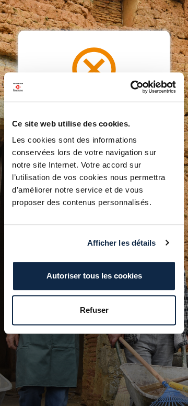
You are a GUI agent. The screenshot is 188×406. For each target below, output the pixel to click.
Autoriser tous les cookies (94, 275)
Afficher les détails (121, 242)
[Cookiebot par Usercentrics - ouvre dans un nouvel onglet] (132, 87)
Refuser (94, 310)
